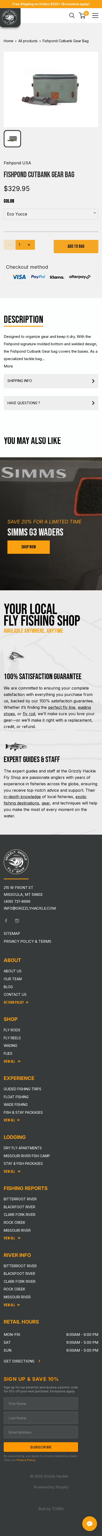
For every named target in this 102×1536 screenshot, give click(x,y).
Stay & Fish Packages (23, 1163)
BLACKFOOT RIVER (19, 1273)
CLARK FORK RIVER (19, 1281)
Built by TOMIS (51, 1508)
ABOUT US (13, 971)
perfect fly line (61, 707)
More (8, 366)
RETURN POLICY (14, 1002)
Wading (10, 1045)
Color (9, 201)
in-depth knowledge (22, 796)
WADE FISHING (16, 1104)
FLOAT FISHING (16, 1097)
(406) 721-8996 (17, 901)
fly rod (29, 713)
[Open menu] (95, 16)
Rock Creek (14, 1222)
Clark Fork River (19, 1214)
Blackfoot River (19, 1207)
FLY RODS (12, 1030)
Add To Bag (76, 246)
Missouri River (17, 1230)
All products (28, 41)
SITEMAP (12, 933)
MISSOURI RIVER (17, 1297)
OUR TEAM (13, 979)
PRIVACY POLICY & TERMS (27, 941)
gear (46, 803)
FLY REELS (12, 1038)
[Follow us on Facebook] (6, 921)
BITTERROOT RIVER (20, 1266)
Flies (8, 1053)
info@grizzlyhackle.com (30, 908)
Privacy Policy (26, 1460)
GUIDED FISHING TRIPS (22, 1089)
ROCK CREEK (14, 1289)
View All (10, 1061)
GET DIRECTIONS (19, 1361)
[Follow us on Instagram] (17, 921)
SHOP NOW (28, 547)
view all (9, 1120)
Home (8, 41)
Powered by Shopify (51, 1487)
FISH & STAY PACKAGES (23, 1112)
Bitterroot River (20, 1199)
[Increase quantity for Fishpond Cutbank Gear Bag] (29, 245)
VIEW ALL (10, 1171)
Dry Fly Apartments (23, 1148)
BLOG (8, 987)
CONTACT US (15, 994)
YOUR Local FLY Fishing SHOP (42, 615)
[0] (82, 16)
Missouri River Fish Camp (27, 1156)
